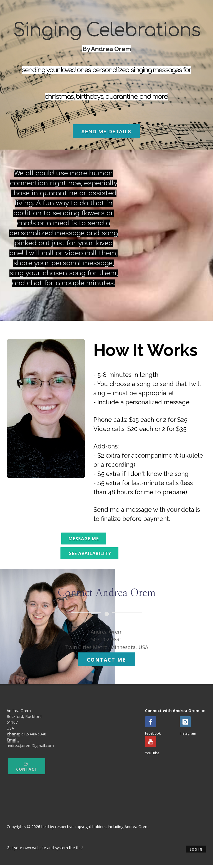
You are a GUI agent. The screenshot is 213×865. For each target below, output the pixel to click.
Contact (26, 769)
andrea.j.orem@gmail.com (30, 745)
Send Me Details (106, 131)
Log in (196, 849)
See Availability (89, 553)
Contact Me (106, 659)
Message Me (84, 539)
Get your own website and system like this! (45, 847)
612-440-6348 (33, 734)
